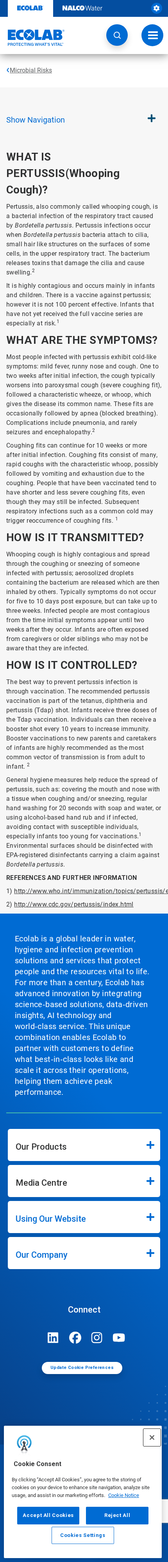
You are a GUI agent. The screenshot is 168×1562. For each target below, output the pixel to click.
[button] (117, 35)
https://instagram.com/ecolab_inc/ (97, 1337)
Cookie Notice (123, 1495)
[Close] (152, 1437)
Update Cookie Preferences (82, 1367)
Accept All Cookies (48, 1515)
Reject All (117, 1515)
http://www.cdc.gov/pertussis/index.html (74, 904)
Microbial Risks (31, 70)
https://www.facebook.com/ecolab (75, 1337)
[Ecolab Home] (32, 37)
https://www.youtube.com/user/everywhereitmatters (119, 1337)
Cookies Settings (82, 1535)
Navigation (35, 120)
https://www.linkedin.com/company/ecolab (53, 1337)
